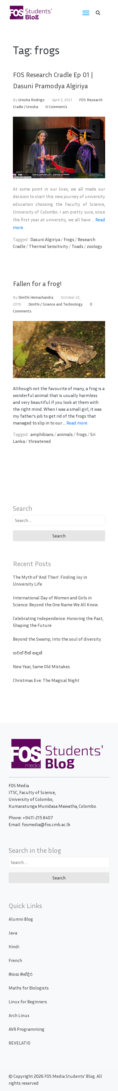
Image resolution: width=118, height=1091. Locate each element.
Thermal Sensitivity (48, 246)
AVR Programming (26, 1029)
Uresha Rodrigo (31, 99)
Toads (77, 246)
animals (65, 434)
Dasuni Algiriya (45, 239)
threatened (39, 441)
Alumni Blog (21, 919)
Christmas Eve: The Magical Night (46, 680)
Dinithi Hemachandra (35, 297)
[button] (98, 12)
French (15, 960)
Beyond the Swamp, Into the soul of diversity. (57, 639)
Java (13, 933)
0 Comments (56, 106)
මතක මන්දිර (20, 974)
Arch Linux (19, 1015)
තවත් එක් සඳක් (27, 653)
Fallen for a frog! (37, 283)
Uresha (32, 106)
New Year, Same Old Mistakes (41, 666)
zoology (94, 246)
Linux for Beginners (28, 1001)
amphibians (42, 434)
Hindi (14, 946)
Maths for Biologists (29, 988)
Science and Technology (63, 304)
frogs (69, 239)
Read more (76, 423)
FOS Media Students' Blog (69, 1076)
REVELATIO (19, 1043)
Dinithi (34, 304)
